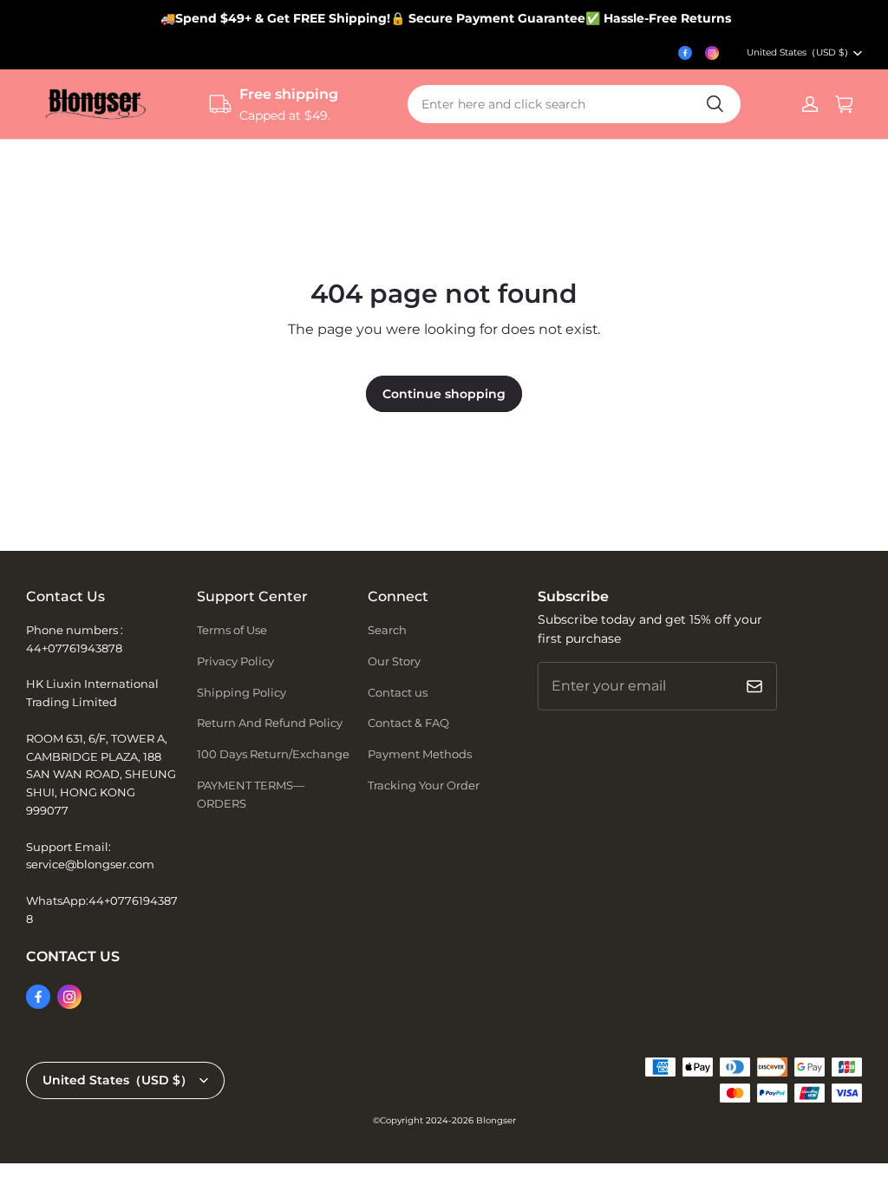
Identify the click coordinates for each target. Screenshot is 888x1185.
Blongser (496, 1120)
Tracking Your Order (424, 785)
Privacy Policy (235, 661)
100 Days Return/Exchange (273, 754)
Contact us (398, 692)
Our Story (394, 661)
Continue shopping (444, 394)
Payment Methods (420, 754)
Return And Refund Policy (270, 723)
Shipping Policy (241, 692)
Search (387, 630)
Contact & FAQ (408, 723)
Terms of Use (232, 630)
